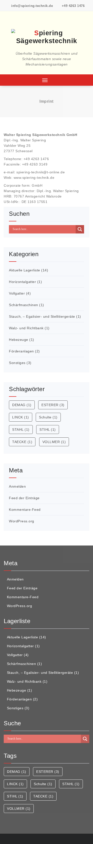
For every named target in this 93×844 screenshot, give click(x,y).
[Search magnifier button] (80, 229)
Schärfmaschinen (23, 305)
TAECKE (22, 442)
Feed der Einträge (24, 498)
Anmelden (17, 486)
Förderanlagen (21, 351)
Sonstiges (17, 363)
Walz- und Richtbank (26, 328)
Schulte (48, 417)
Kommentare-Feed (25, 510)
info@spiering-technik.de (31, 6)
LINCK (20, 417)
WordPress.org (21, 521)
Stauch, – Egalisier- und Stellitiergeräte (42, 316)
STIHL (47, 429)
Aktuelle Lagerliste (24, 270)
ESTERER (52, 405)
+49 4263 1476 (73, 6)
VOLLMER (54, 442)
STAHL (21, 429)
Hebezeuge (18, 340)
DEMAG (21, 405)
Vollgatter (17, 293)
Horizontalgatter (22, 282)
